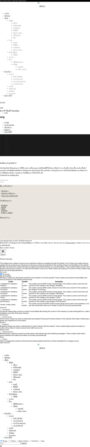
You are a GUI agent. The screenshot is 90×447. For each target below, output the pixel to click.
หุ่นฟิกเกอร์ (12, 88)
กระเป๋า (11, 74)
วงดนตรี (20, 67)
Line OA (3, 207)
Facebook (4, 205)
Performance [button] (4, 315)
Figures (6, 155)
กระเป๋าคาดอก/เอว (19, 81)
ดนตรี (15, 42)
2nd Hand (7, 139)
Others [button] (2, 337)
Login (6, 113)
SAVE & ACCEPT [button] (5, 343)
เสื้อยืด (11, 21)
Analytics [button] (3, 322)
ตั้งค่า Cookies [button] (4, 248)
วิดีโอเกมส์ (16, 35)
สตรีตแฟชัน (17, 25)
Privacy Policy (70, 243)
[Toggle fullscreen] (5, 180)
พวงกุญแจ (12, 93)
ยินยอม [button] (12, 248)
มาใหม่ (6, 13)
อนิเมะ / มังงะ (17, 33)
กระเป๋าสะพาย (18, 79)
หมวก (11, 40)
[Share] (3, 180)
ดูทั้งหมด (7, 16)
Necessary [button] (3, 272)
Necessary (6, 274)
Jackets (6, 150)
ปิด (1, 446)
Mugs (6, 153)
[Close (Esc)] (1, 180)
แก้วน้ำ (11, 86)
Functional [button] (3, 307)
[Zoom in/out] (7, 180)
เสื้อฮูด (15, 64)
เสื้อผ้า (6, 18)
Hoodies (7, 145)
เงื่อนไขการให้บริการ (8, 193)
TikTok (3, 209)
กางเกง (11, 57)
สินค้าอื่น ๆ (8, 71)
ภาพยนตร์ (16, 28)
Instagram (4, 211)
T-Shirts (6, 137)
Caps (6, 141)
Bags (5, 143)
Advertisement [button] (4, 330)
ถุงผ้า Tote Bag (17, 76)
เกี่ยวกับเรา (8, 127)
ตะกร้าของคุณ (9, 125)
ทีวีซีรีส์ (15, 30)
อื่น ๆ (10, 59)
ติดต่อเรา (7, 130)
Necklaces (7, 148)
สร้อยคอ (11, 91)
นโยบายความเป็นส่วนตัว (9, 196)
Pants (6, 152)
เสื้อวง (15, 23)
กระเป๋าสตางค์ (18, 84)
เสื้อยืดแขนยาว (18, 62)
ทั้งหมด (6, 135)
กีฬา (14, 38)
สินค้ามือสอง (13, 52)
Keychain (7, 146)
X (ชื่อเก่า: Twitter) (7, 213)
